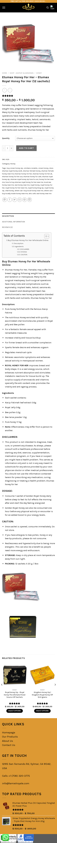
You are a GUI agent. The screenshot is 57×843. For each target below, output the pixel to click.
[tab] (28, 216)
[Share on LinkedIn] (29, 199)
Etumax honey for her (23, 174)
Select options (14, 711)
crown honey (43, 168)
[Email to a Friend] (19, 199)
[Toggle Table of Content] (45, 236)
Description (8, 216)
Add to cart (26, 148)
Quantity (6, 138)
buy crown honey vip (15, 168)
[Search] (47, 7)
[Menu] (3, 7)
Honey (39, 73)
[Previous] (2, 690)
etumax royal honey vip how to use (24, 179)
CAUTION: (24, 255)
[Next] (55, 690)
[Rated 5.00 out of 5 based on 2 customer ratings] (28, 96)
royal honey (35, 185)
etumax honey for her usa (12, 176)
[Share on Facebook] (9, 199)
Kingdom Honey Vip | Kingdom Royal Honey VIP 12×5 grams (42, 694)
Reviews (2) (7, 227)
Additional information (13, 222)
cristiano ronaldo (30, 168)
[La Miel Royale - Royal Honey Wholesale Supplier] (29, 7)
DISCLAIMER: (25, 249)
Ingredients (19, 246)
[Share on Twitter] (14, 199)
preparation (36, 126)
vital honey (9, 191)
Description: (19, 243)
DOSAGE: (24, 252)
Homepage (8, 732)
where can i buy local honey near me (29, 191)
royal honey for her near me (16, 188)
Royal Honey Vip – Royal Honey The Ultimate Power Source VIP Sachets (14, 694)
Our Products (10, 736)
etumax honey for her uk (42, 174)
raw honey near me (22, 185)
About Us (7, 740)
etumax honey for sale (32, 176)
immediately (44, 526)
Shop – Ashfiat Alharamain (21, 73)
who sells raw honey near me (40, 193)
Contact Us (8, 745)
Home (4, 73)
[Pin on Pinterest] (24, 199)
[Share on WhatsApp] (4, 199)
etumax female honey (32, 171)
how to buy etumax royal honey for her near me (24, 182)
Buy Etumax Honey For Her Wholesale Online (28, 240)
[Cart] (52, 7)
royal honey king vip (36, 188)
